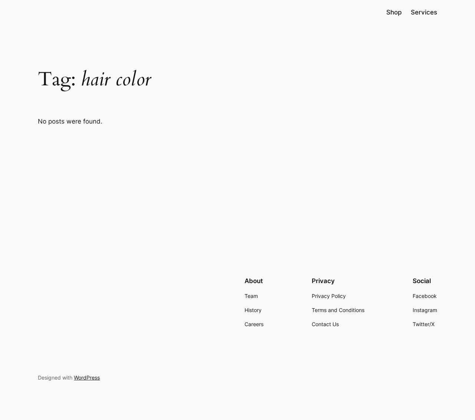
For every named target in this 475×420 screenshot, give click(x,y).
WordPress (87, 377)
